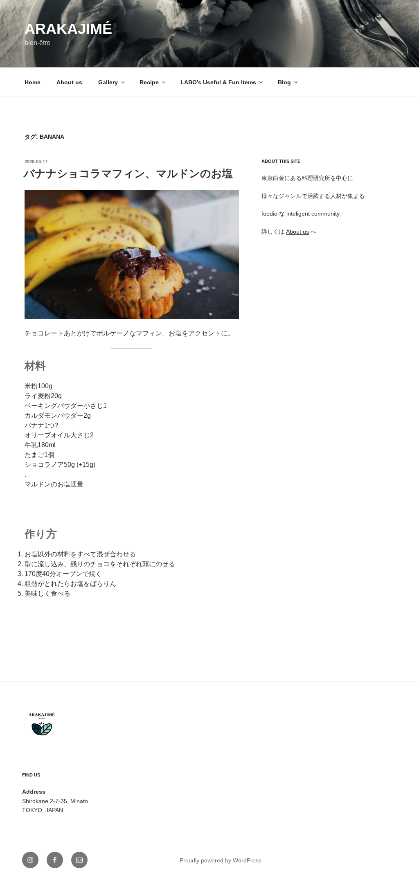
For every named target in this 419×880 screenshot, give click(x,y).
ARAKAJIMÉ (68, 28)
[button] (132, 254)
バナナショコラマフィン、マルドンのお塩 (128, 173)
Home (33, 82)
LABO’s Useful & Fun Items (218, 82)
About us (69, 82)
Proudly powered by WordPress (220, 860)
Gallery (108, 82)
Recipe (149, 82)
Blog (284, 82)
